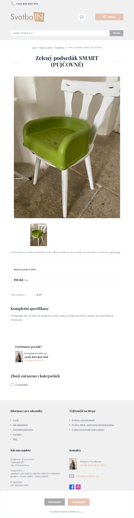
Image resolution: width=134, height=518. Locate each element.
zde (82, 511)
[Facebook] (72, 487)
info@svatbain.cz (34, 360)
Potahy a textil (45, 47)
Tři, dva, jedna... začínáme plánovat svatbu (93, 425)
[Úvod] (27, 17)
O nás (16, 420)
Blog (15, 439)
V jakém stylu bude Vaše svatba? (88, 429)
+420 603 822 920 (27, 3)
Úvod (34, 47)
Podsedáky (60, 47)
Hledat (116, 33)
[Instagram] (79, 487)
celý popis (114, 252)
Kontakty (17, 434)
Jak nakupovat (20, 425)
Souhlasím (79, 502)
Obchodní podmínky (23, 429)
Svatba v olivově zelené (83, 420)
